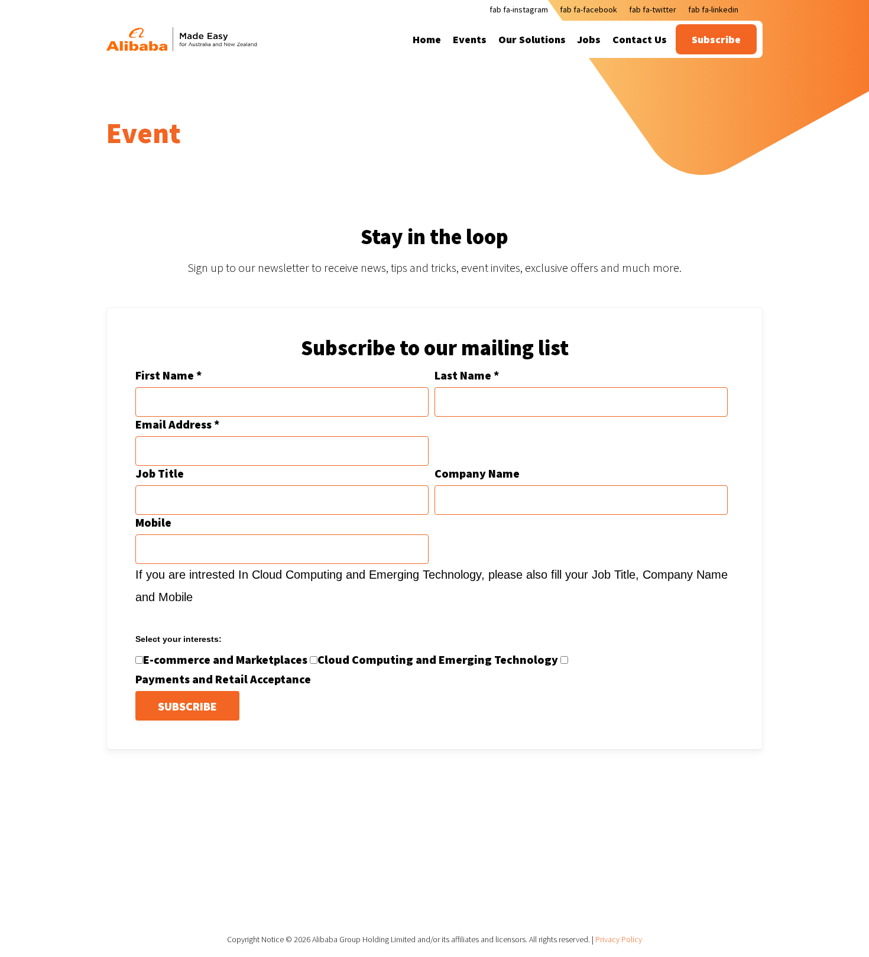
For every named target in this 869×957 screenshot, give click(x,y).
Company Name (477, 473)
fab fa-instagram (518, 9)
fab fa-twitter (652, 9)
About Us (384, 894)
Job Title (159, 473)
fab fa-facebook (588, 9)
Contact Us (639, 39)
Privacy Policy (618, 939)
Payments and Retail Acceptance (223, 678)
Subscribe (716, 39)
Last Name (466, 375)
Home (427, 39)
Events (470, 39)
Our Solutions (532, 39)
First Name (168, 375)
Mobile (153, 522)
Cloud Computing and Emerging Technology (437, 659)
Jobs (589, 39)
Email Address (177, 424)
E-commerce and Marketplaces (225, 659)
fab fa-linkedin (713, 9)
